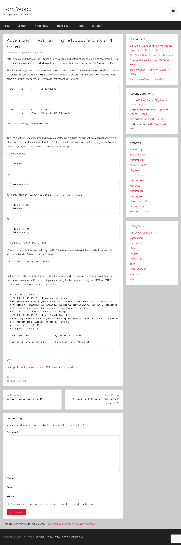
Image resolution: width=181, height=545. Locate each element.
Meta (132, 248)
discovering (19, 58)
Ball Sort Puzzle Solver (150, 119)
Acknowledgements (72, 536)
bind (13, 381)
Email (11, 487)
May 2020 (135, 185)
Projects (95, 25)
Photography (41, 25)
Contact (22, 25)
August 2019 (136, 190)
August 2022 (137, 159)
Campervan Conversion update (147, 79)
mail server (74, 367)
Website (11, 496)
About (7, 25)
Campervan (136, 237)
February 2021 (137, 175)
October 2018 (137, 206)
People (134, 253)
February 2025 (137, 154)
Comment (13, 432)
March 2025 (136, 149)
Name (11, 478)
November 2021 (138, 165)
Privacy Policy (53, 536)
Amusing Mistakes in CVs (144, 232)
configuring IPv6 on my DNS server (39, 367)
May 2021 (135, 170)
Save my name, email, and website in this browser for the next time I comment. (54, 504)
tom (41, 52)
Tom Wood (17, 8)
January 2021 (137, 180)
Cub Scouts (136, 243)
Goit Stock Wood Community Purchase (151, 55)
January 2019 (137, 196)
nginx (23, 381)
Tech (13, 377)
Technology (61, 25)
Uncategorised (138, 268)
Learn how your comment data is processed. (71, 523)
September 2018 (139, 211)
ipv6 (18, 381)
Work (81, 25)
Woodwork (136, 274)
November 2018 (138, 201)
